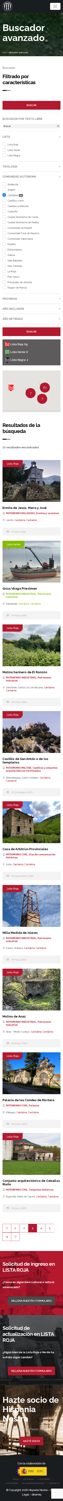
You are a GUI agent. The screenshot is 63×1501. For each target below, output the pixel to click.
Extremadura (15, 249)
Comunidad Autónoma (19, 176)
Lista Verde (14, 150)
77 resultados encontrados (21, 447)
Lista (6, 136)
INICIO (16, 1479)
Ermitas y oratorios (47, 513)
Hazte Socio (31, 1441)
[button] (11, 388)
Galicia (11, 255)
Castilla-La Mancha (18, 206)
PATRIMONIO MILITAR (18, 767)
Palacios (34, 1105)
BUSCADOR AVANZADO (33, 1483)
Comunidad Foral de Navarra (23, 233)
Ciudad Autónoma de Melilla (23, 222)
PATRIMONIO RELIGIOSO (20, 513)
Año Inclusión (13, 308)
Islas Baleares (15, 260)
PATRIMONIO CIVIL (17, 854)
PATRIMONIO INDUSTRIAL (21, 594)
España (11, 244)
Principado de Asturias (20, 282)
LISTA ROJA (28, 1479)
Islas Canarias (15, 266)
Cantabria (15, 195)
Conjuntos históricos (41, 1189)
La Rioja (12, 271)
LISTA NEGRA (12, 1483)
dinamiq (36, 1494)
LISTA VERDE (44, 1479)
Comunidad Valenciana (20, 238)
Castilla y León (16, 200)
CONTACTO (54, 1483)
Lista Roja (13, 144)
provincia (10, 298)
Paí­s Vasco (13, 276)
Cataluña (12, 211)
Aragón (11, 189)
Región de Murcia (17, 287)
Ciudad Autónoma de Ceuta (23, 217)
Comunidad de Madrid (20, 228)
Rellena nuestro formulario (31, 1300)
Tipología (10, 166)
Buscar (31, 105)
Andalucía (13, 184)
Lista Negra (14, 155)
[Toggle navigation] (55, 6)
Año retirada (13, 318)
